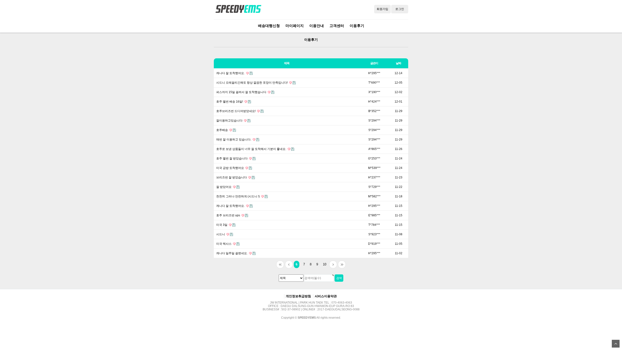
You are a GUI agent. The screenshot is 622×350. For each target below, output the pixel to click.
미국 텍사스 (224, 243)
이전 (289, 264)
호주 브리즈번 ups (228, 215)
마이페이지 (294, 26)
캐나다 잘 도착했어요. (230, 73)
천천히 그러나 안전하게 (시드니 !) (238, 196)
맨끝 (342, 264)
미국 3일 (222, 225)
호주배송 (222, 130)
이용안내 (316, 26)
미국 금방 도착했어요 (230, 168)
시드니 (221, 234)
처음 (280, 264)
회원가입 (382, 9)
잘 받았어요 (224, 187)
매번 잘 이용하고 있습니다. (234, 139)
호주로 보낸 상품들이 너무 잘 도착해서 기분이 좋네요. (251, 149)
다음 (333, 264)
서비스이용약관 (326, 296)
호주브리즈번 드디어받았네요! (236, 111)
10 (324, 264)
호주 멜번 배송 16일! (230, 101)
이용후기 (357, 26)
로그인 (399, 9)
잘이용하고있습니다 (229, 120)
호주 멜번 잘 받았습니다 (232, 158)
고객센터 (336, 26)
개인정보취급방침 (298, 296)
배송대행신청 (269, 26)
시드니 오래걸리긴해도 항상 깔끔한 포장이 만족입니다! (252, 82)
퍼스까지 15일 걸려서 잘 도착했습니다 (241, 92)
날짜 (398, 63)
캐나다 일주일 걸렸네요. (232, 253)
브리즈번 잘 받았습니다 (232, 177)
